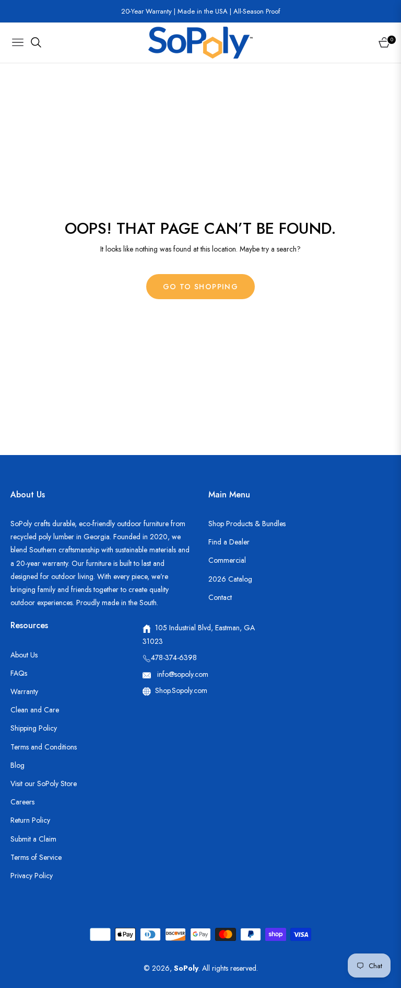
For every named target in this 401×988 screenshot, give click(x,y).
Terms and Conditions (43, 747)
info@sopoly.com (181, 674)
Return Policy (30, 820)
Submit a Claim (33, 839)
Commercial (227, 560)
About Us (24, 655)
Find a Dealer (229, 542)
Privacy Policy (31, 875)
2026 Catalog (230, 579)
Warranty (24, 691)
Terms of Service (36, 857)
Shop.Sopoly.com (181, 690)
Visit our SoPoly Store (43, 783)
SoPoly (186, 968)
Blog (17, 765)
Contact (220, 597)
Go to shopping (201, 286)
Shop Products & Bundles (247, 523)
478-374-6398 (174, 657)
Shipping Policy (33, 728)
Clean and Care (34, 710)
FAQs (18, 673)
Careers (22, 802)
